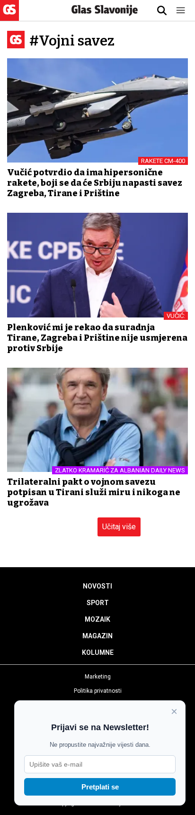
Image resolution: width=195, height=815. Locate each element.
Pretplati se (100, 787)
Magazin (97, 636)
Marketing (98, 676)
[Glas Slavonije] (9, 16)
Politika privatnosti (98, 691)
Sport (98, 603)
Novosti (97, 586)
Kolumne (98, 652)
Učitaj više (119, 526)
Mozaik (97, 619)
